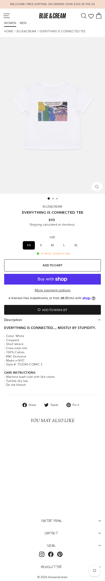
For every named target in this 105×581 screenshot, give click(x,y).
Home (8, 31)
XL (76, 245)
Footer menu (51, 520)
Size (52, 237)
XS (29, 245)
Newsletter (51, 567)
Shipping (36, 224)
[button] (52, 320)
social (51, 545)
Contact (51, 533)
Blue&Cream (26, 31)
